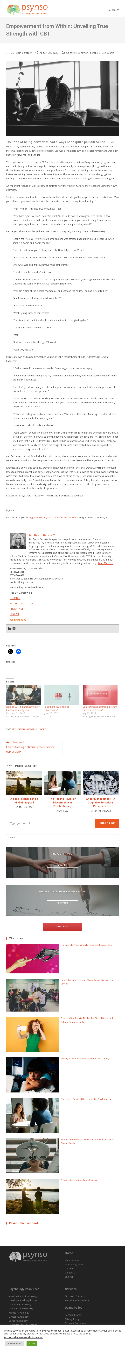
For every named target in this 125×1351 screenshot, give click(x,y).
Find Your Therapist (75, 1296)
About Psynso (72, 1260)
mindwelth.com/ (18, 619)
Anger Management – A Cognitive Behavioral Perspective (100, 802)
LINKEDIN (15, 598)
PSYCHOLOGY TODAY (21, 603)
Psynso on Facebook (24, 1223)
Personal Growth (26, 729)
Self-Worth (108, 52)
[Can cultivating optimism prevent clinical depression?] (100, 695)
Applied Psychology (19, 1312)
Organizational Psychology (23, 1324)
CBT (14, 729)
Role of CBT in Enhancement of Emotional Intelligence (23, 708)
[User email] (14, 628)
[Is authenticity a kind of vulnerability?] (61, 695)
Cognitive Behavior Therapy (82, 52)
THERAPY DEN (17, 608)
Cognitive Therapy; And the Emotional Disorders (53, 517)
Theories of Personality (21, 1308)
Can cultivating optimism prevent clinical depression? (100, 708)
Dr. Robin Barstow (21, 52)
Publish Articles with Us (77, 1300)
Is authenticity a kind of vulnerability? (56, 708)
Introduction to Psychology (23, 1296)
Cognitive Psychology (20, 1304)
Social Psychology (18, 1320)
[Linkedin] (9, 628)
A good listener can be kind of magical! (24, 800)
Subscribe (107, 823)
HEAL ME (14, 614)
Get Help (69, 1268)
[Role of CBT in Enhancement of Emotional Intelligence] (23, 695)
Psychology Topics (75, 1264)
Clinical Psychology (18, 1316)
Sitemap (69, 1276)
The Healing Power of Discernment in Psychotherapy (62, 802)
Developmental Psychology (23, 1300)
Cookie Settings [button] (14, 1343)
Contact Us (71, 1272)
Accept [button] (31, 1343)
